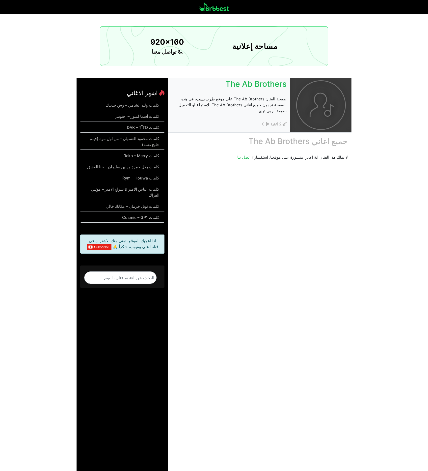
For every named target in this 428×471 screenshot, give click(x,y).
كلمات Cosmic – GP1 (140, 217)
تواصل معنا (165, 51)
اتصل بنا (243, 157)
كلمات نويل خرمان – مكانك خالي (132, 206)
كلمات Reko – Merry (141, 155)
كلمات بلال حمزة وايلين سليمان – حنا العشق (123, 166)
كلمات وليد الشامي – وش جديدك (132, 105)
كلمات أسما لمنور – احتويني (136, 116)
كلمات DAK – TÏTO (143, 127)
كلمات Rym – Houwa (140, 178)
